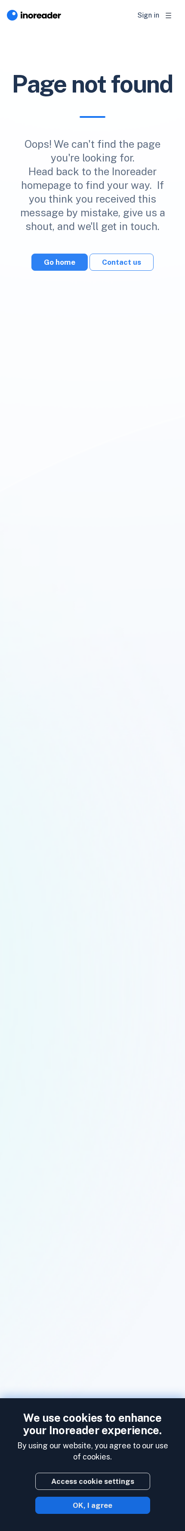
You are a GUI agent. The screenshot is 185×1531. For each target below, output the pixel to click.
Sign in (148, 15)
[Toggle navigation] (168, 15)
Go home (59, 262)
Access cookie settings (92, 1481)
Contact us (121, 262)
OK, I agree (92, 1505)
